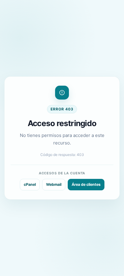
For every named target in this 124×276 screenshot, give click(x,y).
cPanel (30, 184)
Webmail (53, 184)
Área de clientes (86, 184)
